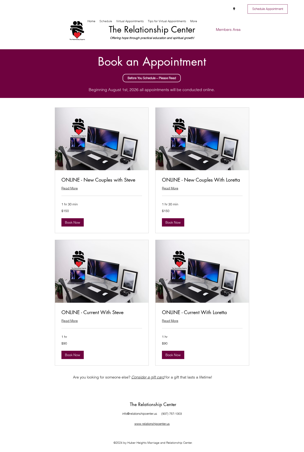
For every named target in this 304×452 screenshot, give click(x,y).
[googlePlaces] (234, 9)
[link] (101, 180)
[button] (152, 78)
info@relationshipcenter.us (139, 414)
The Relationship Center (152, 29)
